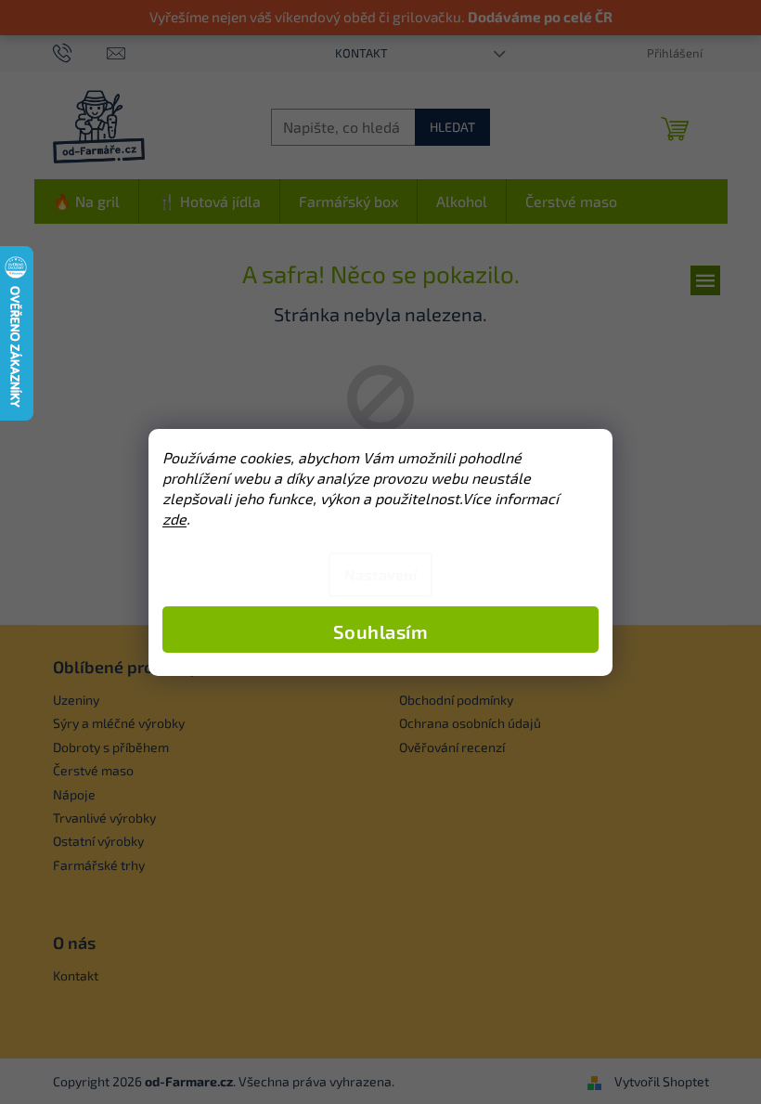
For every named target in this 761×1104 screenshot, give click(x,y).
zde (174, 518)
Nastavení (380, 574)
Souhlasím (381, 631)
